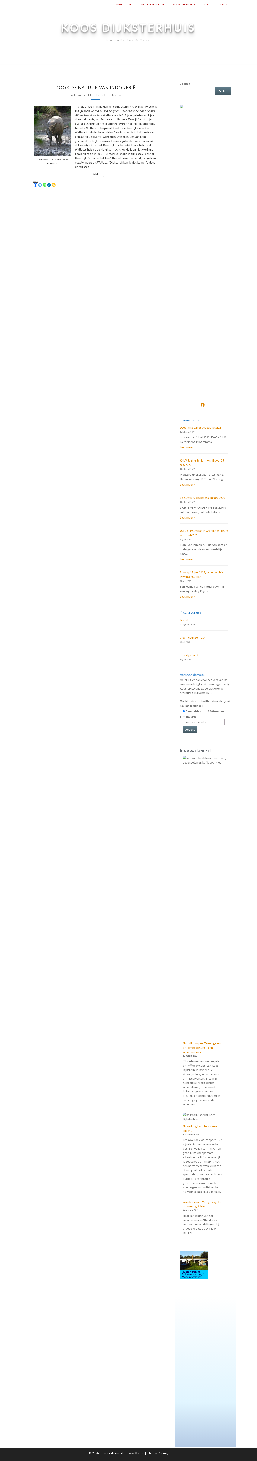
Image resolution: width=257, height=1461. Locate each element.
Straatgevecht (189, 655)
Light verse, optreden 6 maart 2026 (202, 498)
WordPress (136, 1453)
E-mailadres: (188, 716)
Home (119, 4)
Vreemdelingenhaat (192, 637)
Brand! (184, 620)
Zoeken (185, 84)
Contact (209, 4)
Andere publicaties (184, 4)
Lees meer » (187, 447)
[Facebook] (35, 185)
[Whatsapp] (44, 185)
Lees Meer (97, 174)
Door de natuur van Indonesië (95, 87)
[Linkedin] (49, 185)
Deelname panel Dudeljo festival (201, 427)
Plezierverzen (190, 612)
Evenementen (190, 420)
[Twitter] (40, 185)
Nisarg (163, 1453)
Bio (131, 4)
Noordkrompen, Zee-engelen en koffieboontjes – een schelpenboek (202, 1047)
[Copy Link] (54, 185)
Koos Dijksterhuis (109, 95)
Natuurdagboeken (152, 4)
